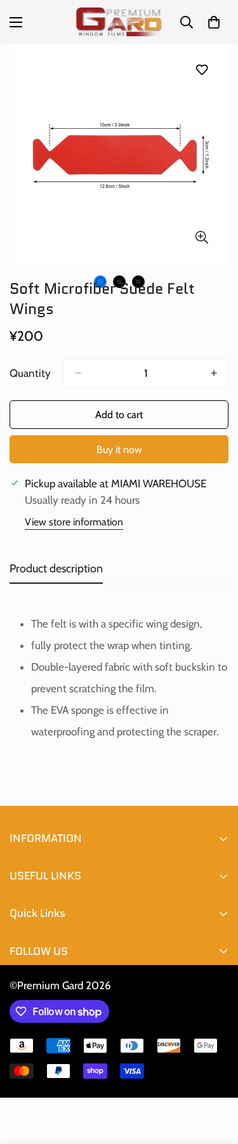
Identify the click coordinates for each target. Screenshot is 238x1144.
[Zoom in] (201, 237)
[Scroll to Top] (215, 1076)
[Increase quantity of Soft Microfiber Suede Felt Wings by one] (214, 373)
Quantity (30, 373)
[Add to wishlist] (201, 69)
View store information (74, 522)
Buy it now (119, 450)
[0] (213, 22)
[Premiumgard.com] (119, 22)
